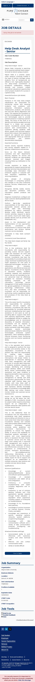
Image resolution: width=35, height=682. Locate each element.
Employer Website (7, 573)
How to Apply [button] (17, 553)
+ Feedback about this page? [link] (25, 620)
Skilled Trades (6, 647)
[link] (17, 11)
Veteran (4, 644)
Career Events (16, 660)
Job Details (8, 41)
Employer (5, 638)
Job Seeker (5, 635)
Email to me (7, 613)
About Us (4, 650)
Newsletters (5, 660)
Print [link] (4, 617)
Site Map (4, 657)
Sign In (5, 5)
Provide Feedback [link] (9, 615)
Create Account (22, 5)
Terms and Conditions (16, 657)
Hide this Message (24, 680)
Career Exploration (8, 641)
